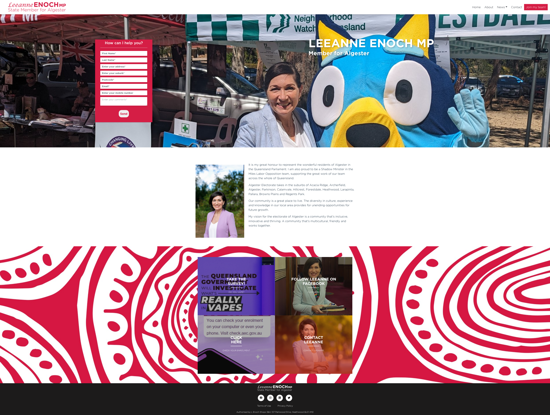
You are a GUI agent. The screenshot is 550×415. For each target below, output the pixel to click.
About (488, 7)
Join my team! (536, 7)
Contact (516, 7)
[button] (41, 80)
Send (123, 113)
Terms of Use (264, 406)
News (501, 7)
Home (476, 7)
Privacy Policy (285, 406)
